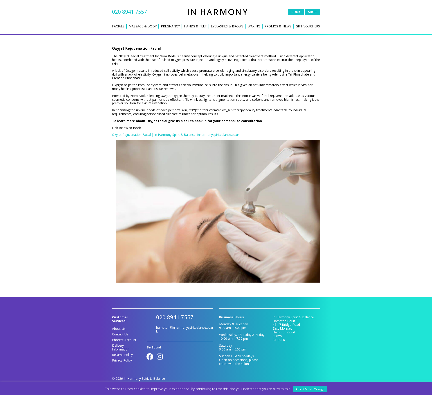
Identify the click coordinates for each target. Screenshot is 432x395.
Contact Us (120, 334)
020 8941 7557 (129, 11)
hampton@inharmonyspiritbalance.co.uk (184, 329)
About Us (119, 328)
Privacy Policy (122, 360)
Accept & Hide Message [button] (310, 389)
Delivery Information (120, 347)
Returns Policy (122, 355)
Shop (312, 12)
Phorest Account (124, 340)
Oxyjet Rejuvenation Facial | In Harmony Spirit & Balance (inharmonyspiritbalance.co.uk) (176, 134)
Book (295, 12)
